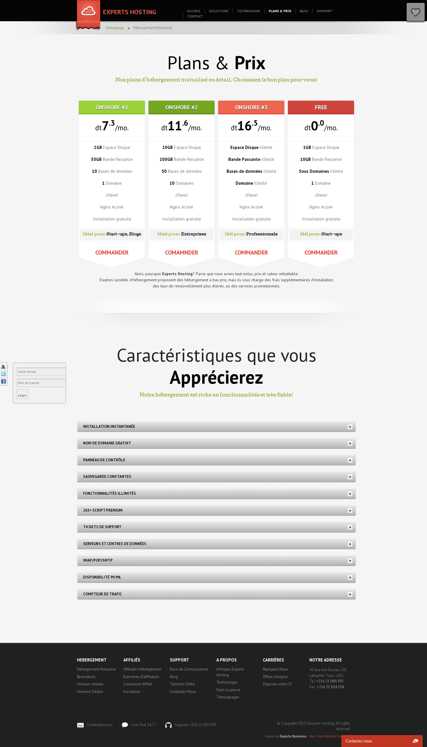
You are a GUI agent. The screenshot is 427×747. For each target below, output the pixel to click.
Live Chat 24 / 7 (143, 724)
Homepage (115, 27)
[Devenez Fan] (3, 381)
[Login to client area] (3, 366)
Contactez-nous (100, 724)
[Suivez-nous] (3, 373)
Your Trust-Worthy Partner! (329, 736)
